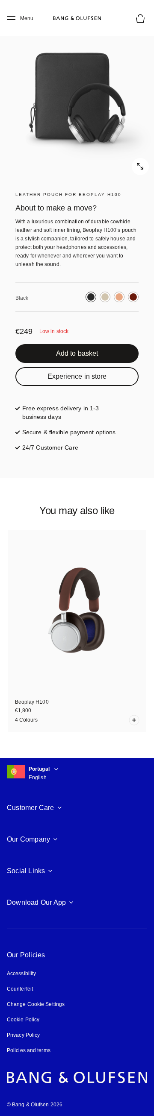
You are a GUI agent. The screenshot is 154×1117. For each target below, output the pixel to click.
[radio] (91, 297)
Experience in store (77, 376)
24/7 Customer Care (50, 447)
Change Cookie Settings (36, 1004)
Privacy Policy (23, 1035)
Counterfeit (20, 989)
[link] (77, 353)
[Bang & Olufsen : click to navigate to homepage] (77, 18)
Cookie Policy (23, 1020)
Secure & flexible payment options (69, 432)
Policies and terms (28, 1050)
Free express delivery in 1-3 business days (67, 412)
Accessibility (21, 974)
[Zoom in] (77, 98)
